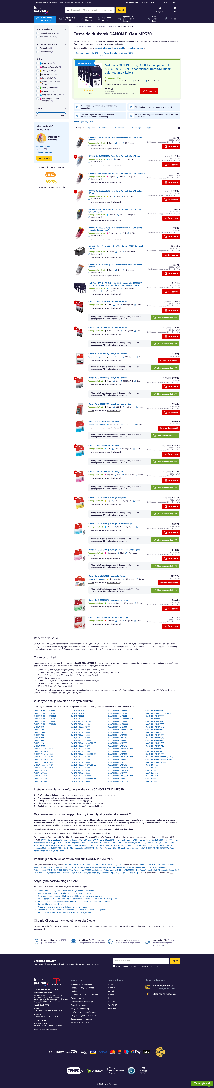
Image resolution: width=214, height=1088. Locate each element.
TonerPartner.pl (115, 980)
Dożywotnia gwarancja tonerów (83, 1015)
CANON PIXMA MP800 (154, 716)
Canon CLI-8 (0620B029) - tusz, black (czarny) (107, 301)
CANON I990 (39, 743)
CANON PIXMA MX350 (154, 740)
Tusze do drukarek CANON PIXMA (118, 53)
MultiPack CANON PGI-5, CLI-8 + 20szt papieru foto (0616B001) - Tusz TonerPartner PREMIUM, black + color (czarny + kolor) (139, 68)
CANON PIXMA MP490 (117, 759)
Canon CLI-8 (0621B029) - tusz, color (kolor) (107, 576)
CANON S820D (151, 773)
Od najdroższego (121, 128)
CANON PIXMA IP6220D (81, 721)
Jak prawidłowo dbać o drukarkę (51, 904)
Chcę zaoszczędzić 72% (167, 394)
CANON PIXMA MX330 (154, 732)
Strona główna (79, 26)
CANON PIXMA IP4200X (81, 749)
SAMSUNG (112, 1005)
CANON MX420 (77, 713)
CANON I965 (39, 740)
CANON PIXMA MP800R (155, 719)
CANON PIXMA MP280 (117, 751)
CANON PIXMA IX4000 (117, 721)
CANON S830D (151, 776)
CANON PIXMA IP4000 (80, 738)
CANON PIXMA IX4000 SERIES (120, 719)
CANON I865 (39, 730)
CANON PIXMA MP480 (117, 754)
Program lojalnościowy (80, 1008)
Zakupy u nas (77, 980)
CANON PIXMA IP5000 (80, 762)
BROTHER (112, 1008)
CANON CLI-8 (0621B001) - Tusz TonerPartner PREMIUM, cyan (114, 156)
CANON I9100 (39, 746)
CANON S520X (151, 768)
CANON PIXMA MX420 (154, 749)
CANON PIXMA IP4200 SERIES (83, 743)
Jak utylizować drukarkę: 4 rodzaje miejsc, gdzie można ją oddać (65, 912)
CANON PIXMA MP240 (117, 738)
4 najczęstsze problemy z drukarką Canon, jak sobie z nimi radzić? (65, 893)
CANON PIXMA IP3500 (80, 735)
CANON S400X (151, 765)
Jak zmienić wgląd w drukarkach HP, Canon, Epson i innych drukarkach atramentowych (74, 901)
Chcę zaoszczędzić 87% (167, 514)
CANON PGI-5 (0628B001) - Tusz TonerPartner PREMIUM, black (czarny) (92, 865)
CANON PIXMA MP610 (154, 710)
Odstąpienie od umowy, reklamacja (85, 995)
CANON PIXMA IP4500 (80, 757)
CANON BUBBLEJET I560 (44, 710)
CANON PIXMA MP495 (43, 759)
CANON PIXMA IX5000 (117, 727)
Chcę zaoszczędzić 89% (167, 566)
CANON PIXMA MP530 (117, 773)
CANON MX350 (40, 778)
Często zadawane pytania (81, 1019)
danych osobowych (149, 966)
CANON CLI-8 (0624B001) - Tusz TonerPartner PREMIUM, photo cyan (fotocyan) (113, 843)
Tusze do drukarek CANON (87, 53)
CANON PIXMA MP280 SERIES (120, 749)
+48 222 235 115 (43, 146)
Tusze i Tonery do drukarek (96, 26)
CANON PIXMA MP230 (117, 732)
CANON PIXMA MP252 (43, 749)
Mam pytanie (44, 158)
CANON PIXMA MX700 (154, 751)
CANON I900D (40, 732)
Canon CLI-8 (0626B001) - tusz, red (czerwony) (108, 617)
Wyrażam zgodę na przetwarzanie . (137, 966)
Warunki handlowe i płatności (82, 984)
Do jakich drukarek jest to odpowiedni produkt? (121, 84)
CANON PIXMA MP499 (43, 762)
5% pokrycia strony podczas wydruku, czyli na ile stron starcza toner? (156, 116)
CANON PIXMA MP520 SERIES (120, 768)
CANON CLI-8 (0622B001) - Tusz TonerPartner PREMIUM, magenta (116, 173)
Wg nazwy (91, 128)
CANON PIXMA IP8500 (117, 716)
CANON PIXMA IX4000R (118, 724)
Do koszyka (151, 91)
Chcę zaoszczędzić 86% (167, 318)
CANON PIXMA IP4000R (81, 740)
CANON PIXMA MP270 (117, 746)
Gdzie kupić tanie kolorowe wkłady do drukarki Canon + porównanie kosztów (70, 896)
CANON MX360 (40, 781)
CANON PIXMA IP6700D (118, 713)
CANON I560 (39, 727)
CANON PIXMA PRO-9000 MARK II (159, 759)
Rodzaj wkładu (44, 29)
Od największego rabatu (141, 128)
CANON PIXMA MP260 (117, 743)
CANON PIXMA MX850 (154, 754)
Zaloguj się (160, 12)
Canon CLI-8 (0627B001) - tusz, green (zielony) (108, 600)
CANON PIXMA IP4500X (81, 759)
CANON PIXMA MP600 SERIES (120, 776)
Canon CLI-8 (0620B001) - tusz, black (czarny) (107, 327)
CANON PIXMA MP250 (117, 740)
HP (109, 998)
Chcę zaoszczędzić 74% (167, 344)
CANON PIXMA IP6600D (118, 710)
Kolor (39, 59)
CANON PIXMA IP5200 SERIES (83, 765)
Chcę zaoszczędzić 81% (167, 488)
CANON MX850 (77, 716)
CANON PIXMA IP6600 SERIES (83, 778)
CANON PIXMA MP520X (118, 770)
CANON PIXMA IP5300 (80, 773)
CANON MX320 (40, 770)
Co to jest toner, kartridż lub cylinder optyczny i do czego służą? (100, 107)
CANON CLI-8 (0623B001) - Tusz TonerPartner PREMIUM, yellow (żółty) (122, 840)
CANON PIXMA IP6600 (80, 781)
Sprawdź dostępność (169, 360)
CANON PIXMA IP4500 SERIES (83, 754)
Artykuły (145, 2)
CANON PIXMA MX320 (154, 730)
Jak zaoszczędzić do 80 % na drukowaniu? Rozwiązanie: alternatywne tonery (98, 116)
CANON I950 (39, 738)
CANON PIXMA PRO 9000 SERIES (159, 757)
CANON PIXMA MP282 (43, 754)
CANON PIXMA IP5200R (81, 770)
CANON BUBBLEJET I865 (44, 713)
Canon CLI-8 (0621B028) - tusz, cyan (103, 421)
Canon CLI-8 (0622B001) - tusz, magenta (105, 471)
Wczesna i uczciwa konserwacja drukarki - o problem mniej (62, 907)
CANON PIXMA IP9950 (80, 724)
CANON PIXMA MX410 (154, 746)
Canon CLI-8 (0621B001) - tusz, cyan (103, 445)
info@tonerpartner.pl (45, 152)
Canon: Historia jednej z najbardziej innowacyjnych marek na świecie (66, 891)
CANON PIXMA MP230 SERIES (120, 730)
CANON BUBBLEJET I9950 (45, 724)
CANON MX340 (40, 776)
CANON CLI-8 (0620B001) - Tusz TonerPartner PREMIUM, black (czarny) (96, 845)
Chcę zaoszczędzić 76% (167, 368)
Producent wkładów (46, 44)
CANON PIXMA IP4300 (80, 751)
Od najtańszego (105, 128)
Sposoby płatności (78, 1005)
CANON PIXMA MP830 (154, 724)
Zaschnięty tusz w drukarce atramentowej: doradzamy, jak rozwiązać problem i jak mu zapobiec (77, 899)
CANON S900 (150, 778)
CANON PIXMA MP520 (43, 765)
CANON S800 (150, 770)
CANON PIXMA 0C (78, 719)
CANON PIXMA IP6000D (81, 776)
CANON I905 (39, 735)
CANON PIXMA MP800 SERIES (158, 713)
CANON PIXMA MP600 (117, 778)
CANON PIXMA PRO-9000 (155, 762)
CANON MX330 (40, 773)
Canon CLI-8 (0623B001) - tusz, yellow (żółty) (107, 498)
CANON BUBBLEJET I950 (44, 719)
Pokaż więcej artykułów (83, 122)
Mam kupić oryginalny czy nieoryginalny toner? (153, 107)
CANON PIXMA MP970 (154, 727)
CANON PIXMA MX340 (154, 735)
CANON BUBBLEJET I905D (45, 716)
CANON (111, 26)
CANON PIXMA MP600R (118, 781)
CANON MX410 (77, 710)
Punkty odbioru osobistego (82, 1002)
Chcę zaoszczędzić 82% (167, 435)
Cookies (74, 991)
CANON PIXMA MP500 (117, 762)
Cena (39, 108)
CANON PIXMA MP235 (117, 735)
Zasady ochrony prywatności (82, 988)
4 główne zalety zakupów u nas (83, 1012)
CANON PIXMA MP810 (154, 721)
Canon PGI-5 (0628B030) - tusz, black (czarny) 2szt (109, 404)
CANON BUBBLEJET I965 (44, 721)
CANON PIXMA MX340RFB (156, 738)
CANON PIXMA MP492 (43, 757)
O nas (110, 984)
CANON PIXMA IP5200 (80, 768)
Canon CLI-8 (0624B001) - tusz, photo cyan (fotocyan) (111, 524)
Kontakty (164, 2)
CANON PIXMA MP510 (117, 765)
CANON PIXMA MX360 (154, 743)
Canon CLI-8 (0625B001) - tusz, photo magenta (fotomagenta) (114, 550)
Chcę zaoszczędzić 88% (167, 540)
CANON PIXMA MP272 (43, 751)
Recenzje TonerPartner (80, 1022)
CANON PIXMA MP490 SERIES (120, 757)
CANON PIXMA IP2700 (80, 727)
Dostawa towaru (132, 2)
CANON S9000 (151, 781)
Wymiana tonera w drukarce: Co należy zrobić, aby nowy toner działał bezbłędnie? (72, 910)
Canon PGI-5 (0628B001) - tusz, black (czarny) (107, 378)
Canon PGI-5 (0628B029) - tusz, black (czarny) (107, 354)
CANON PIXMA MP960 (43, 768)
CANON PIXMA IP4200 (80, 746)
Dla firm (154, 2)
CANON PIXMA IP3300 (80, 732)
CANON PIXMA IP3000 (80, 730)
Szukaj (121, 10)
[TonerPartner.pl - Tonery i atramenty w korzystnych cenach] (41, 10)
